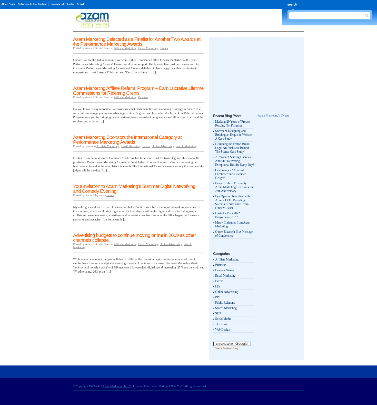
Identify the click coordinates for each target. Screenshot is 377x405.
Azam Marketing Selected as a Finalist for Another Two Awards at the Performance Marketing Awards (136, 41)
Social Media (223, 319)
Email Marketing (148, 48)
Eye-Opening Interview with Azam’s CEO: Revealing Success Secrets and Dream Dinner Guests (232, 202)
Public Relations (225, 302)
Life (217, 286)
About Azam (8, 4)
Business (143, 97)
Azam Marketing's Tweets (273, 115)
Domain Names (224, 270)
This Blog (221, 324)
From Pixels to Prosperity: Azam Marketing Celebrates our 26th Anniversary (234, 187)
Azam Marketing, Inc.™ (117, 386)
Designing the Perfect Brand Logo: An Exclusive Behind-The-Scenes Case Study (232, 147)
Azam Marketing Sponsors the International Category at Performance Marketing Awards (127, 139)
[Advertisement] (251, 73)
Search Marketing (186, 146)
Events (164, 48)
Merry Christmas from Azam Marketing (232, 224)
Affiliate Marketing (125, 48)
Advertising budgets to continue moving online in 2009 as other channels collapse (134, 238)
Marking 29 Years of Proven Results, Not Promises (232, 123)
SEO (218, 313)
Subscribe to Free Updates (32, 4)
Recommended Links (62, 4)
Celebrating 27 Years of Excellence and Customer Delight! (230, 174)
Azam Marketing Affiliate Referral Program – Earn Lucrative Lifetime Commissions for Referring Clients (138, 90)
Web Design (222, 329)
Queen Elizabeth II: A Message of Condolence (234, 233)
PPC (218, 297)
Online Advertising (163, 146)
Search (81, 4)
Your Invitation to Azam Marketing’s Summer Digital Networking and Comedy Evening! (134, 189)
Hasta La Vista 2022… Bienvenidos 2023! (229, 215)
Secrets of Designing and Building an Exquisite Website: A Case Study (233, 134)
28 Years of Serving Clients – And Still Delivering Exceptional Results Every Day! (234, 161)
